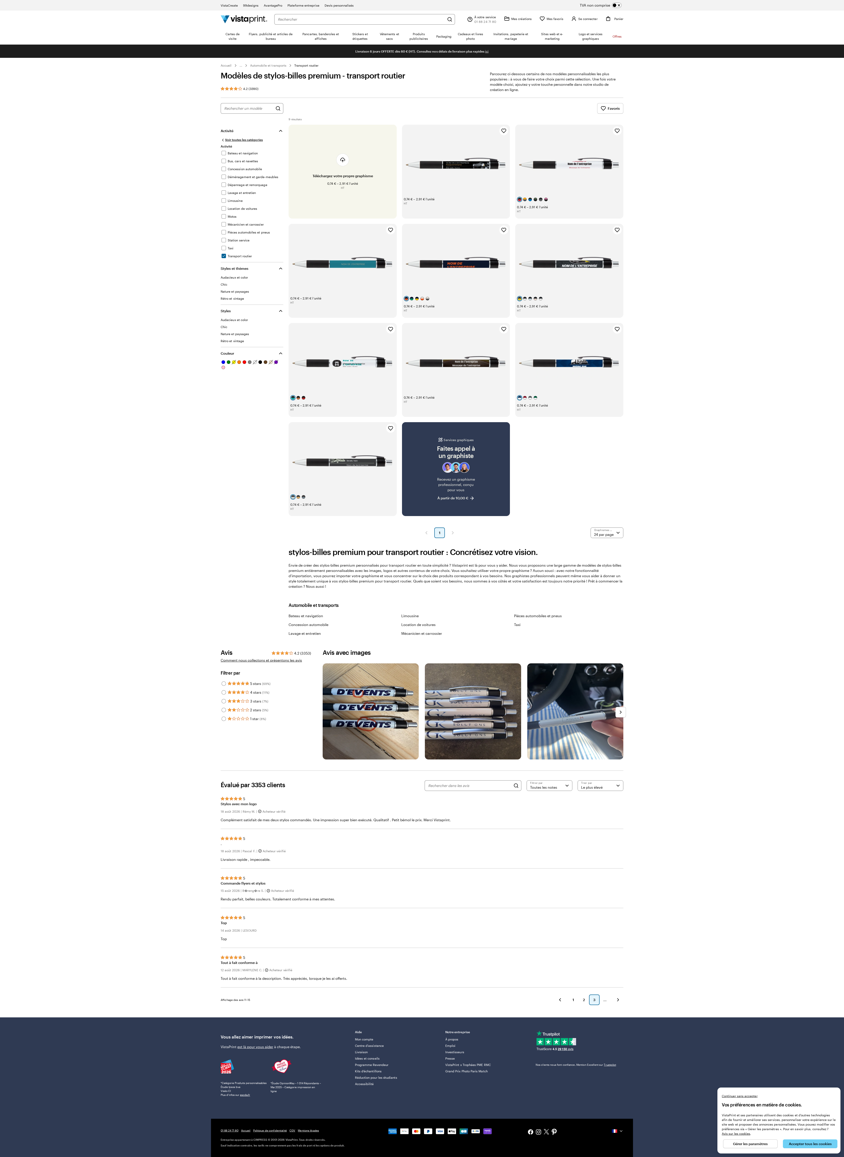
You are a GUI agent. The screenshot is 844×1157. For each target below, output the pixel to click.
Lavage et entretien (305, 633)
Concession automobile (308, 624)
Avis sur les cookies (736, 1133)
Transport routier (306, 65)
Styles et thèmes (234, 268)
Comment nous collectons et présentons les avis (261, 660)
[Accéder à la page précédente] (560, 1000)
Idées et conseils (367, 1058)
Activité (227, 131)
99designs (251, 5)
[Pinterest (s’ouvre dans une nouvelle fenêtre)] (554, 1132)
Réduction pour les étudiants (376, 1077)
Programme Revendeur (371, 1065)
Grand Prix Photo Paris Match (466, 1071)
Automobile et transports (268, 65)
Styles (226, 311)
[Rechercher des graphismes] (278, 108)
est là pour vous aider (255, 1047)
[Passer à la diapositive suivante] (620, 712)
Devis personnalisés (339, 5)
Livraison (361, 1052)
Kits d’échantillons (368, 1071)
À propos (451, 1039)
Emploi (450, 1046)
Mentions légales (308, 1130)
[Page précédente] (426, 532)
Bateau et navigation (306, 616)
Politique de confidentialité (270, 1130)
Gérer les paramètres (750, 1144)
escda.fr (245, 1094)
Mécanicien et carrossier (421, 633)
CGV (292, 1130)
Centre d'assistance (369, 1046)
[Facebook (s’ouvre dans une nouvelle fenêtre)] (530, 1132)
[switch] (604, 5)
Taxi (517, 624)
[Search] (516, 785)
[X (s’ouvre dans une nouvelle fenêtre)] (546, 1132)
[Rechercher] (449, 19)
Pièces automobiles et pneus (538, 616)
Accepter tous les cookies (810, 1144)
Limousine (410, 616)
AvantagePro (273, 5)
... (241, 65)
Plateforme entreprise (303, 5)
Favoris (614, 108)
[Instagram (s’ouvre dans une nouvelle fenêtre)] (538, 1132)
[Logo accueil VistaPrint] (244, 19)
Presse (450, 1058)
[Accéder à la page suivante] (618, 1000)
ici (487, 51)
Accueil (226, 65)
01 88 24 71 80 (229, 1130)
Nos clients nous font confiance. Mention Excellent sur (576, 1064)
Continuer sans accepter (740, 1096)
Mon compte (364, 1039)
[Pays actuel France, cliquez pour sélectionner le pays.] (617, 1131)
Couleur (227, 353)
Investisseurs (454, 1052)
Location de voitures (418, 624)
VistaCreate (229, 5)
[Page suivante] (452, 532)
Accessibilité (364, 1084)
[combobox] (361, 19)
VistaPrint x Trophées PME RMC (468, 1065)
